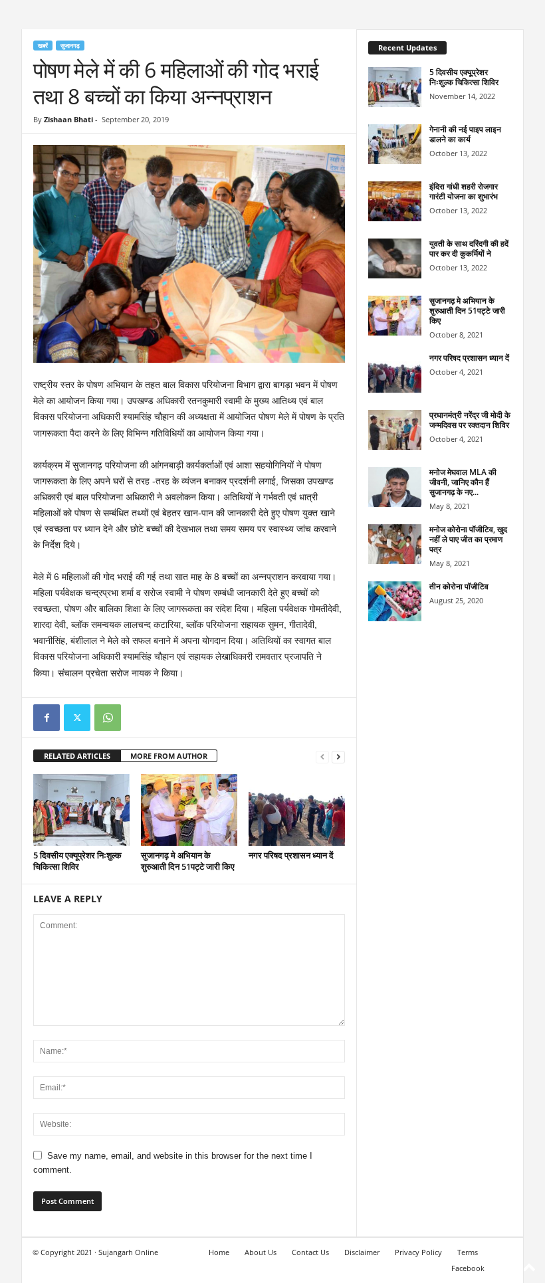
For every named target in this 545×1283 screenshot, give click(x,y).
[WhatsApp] (107, 717)
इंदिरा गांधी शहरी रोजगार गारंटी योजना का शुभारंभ (463, 191)
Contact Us (310, 1252)
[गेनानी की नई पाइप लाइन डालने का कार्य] (394, 144)
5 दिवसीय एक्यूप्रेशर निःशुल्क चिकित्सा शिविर (77, 860)
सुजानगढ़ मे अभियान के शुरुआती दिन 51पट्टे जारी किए (188, 860)
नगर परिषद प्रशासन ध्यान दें (291, 855)
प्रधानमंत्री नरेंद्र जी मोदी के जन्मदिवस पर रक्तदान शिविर (469, 420)
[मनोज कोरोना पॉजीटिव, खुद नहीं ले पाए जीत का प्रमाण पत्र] (394, 544)
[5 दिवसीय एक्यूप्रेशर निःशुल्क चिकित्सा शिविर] (81, 810)
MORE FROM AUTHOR (168, 756)
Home (219, 1252)
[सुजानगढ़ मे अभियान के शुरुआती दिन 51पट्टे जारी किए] (189, 810)
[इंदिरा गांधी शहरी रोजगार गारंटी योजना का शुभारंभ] (394, 201)
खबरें (43, 45)
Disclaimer (362, 1252)
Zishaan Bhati (68, 119)
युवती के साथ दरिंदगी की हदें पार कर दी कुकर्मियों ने (468, 248)
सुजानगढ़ (70, 45)
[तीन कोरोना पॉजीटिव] (394, 601)
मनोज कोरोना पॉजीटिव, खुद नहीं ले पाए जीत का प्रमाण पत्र (468, 539)
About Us (260, 1252)
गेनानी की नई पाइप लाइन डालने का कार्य (465, 134)
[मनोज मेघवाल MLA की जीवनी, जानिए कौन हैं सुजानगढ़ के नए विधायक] (394, 487)
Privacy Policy (418, 1252)
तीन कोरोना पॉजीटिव (459, 586)
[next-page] (338, 756)
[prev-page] (322, 756)
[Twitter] (77, 717)
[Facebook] (46, 717)
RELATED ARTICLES (77, 756)
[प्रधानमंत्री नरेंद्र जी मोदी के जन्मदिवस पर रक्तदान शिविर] (394, 430)
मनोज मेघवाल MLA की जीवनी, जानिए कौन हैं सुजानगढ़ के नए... (462, 482)
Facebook (468, 1268)
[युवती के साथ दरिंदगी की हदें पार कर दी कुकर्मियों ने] (394, 258)
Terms (467, 1252)
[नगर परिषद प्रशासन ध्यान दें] (297, 810)
